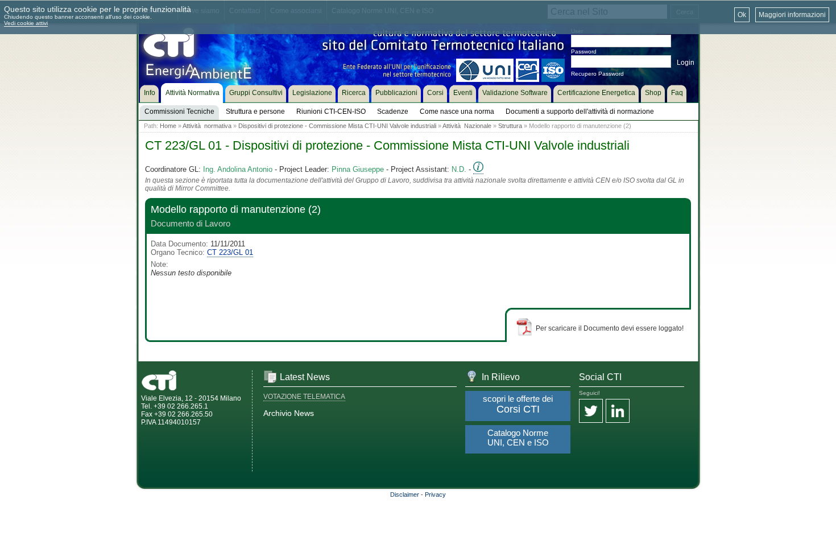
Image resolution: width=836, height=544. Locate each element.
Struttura (510, 125)
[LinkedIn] (618, 412)
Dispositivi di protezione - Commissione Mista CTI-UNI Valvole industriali (337, 125)
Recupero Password (597, 74)
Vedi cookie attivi (26, 23)
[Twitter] (591, 412)
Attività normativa (207, 125)
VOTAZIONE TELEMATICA (304, 397)
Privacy (435, 494)
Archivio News (288, 413)
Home (168, 125)
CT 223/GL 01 (230, 252)
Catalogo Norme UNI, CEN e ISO (518, 437)
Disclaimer (404, 494)
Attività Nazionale (466, 125)
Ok (742, 15)
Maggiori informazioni (792, 15)
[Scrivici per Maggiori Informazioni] (478, 169)
